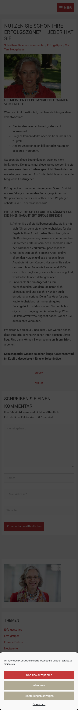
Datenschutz (39, 704)
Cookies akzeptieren (39, 675)
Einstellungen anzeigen (39, 696)
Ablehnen (39, 685)
